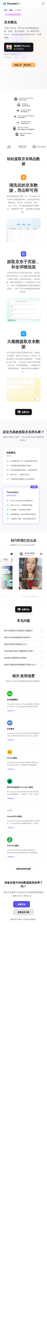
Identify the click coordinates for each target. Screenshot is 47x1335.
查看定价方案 (23, 912)
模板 (11, 10)
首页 (5, 10)
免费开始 (25, 412)
